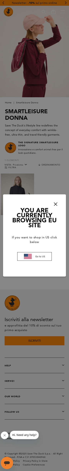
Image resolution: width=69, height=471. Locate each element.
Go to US (40, 256)
